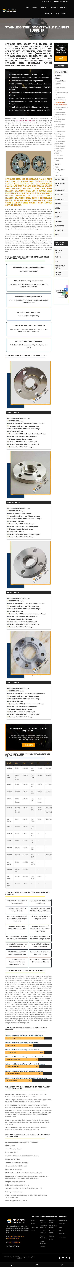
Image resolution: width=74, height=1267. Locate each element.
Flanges (58, 84)
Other (57, 235)
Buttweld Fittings (57, 77)
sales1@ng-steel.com (17, 1236)
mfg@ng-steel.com (12, 1238)
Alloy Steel (59, 195)
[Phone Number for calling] (12, 1264)
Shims (57, 173)
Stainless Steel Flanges (59, 89)
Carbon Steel (60, 190)
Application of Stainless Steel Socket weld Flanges (30, 107)
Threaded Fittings (58, 274)
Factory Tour (49, 13)
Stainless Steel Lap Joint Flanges (61, 108)
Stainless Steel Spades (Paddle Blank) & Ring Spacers (59, 149)
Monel (57, 208)
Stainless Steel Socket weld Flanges (60, 103)
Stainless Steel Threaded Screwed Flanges (60, 114)
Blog (57, 13)
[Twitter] (66, 1257)
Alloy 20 (58, 217)
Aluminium (59, 230)
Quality (62, 7)
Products (43, 7)
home (27, 7)
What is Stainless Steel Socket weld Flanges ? (28, 74)
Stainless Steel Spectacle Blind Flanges (59, 126)
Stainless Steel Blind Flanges (59, 121)
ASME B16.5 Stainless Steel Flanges (58, 158)
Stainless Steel (60, 72)
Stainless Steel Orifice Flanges (59, 142)
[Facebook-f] (59, 1257)
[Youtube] (62, 1257)
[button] (28, 745)
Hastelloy (59, 213)
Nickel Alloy (59, 199)
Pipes (57, 167)
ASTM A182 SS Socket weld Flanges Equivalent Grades (31, 84)
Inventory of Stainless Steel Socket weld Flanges (29, 98)
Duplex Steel (59, 179)
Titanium (58, 221)
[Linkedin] (69, 1257)
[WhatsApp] (61, 1264)
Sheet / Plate (59, 170)
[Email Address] (37, 1264)
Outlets (57, 164)
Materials (53, 7)
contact (63, 13)
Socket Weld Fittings (60, 267)
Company (34, 7)
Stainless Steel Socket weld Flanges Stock (27, 81)
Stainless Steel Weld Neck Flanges (60, 99)
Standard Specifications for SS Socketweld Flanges (30, 77)
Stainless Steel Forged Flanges (59, 138)
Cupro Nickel (60, 226)
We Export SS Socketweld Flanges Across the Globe (30, 110)
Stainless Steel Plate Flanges (59, 133)
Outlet (57, 261)
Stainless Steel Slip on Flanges (61, 94)
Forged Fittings (60, 81)
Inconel (58, 204)
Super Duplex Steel (60, 184)
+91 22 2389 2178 (14, 1242)
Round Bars (59, 175)
